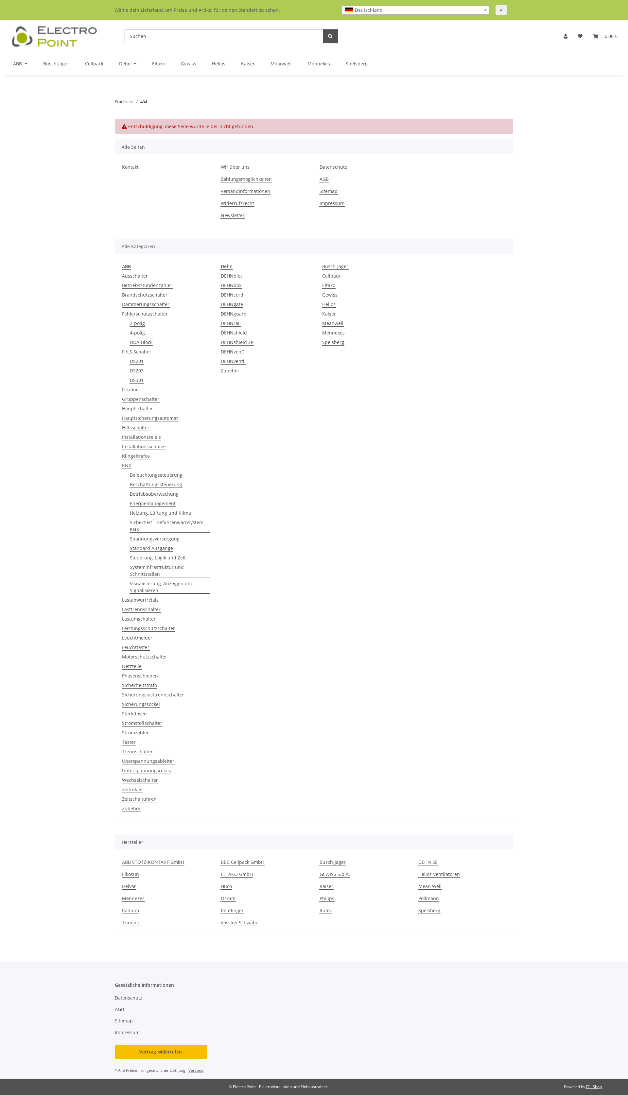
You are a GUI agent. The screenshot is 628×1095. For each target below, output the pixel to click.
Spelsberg (333, 342)
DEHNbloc (232, 276)
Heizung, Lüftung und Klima (160, 513)
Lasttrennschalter (141, 609)
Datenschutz (333, 167)
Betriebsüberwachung (154, 494)
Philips (327, 898)
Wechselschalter (140, 780)
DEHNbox (231, 285)
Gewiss (330, 295)
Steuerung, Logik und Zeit (158, 558)
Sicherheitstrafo (139, 685)
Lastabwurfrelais (140, 600)
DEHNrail (231, 323)
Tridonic (131, 922)
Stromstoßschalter (142, 723)
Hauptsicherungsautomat (150, 418)
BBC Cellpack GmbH (242, 862)
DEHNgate (232, 304)
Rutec (326, 910)
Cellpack (331, 276)
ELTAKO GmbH (237, 874)
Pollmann (428, 898)
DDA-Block (141, 342)
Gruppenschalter (140, 399)
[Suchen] (330, 36)
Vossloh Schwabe (239, 922)
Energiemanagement (153, 503)
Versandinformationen (245, 191)
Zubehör (131, 808)
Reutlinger (232, 910)
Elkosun (130, 874)
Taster (129, 742)
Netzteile (132, 666)
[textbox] (415, 10)
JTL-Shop (594, 1086)
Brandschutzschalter (144, 295)
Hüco (226, 886)
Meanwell (332, 323)
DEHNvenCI (233, 352)
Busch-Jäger (335, 266)
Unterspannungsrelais (146, 770)
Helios (329, 304)
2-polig (137, 323)
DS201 (137, 361)
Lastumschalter (139, 619)
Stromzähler (135, 732)
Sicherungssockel (141, 704)
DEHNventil (233, 361)
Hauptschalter (137, 408)
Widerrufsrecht (237, 203)
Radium (130, 910)
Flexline (130, 389)
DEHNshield (234, 333)
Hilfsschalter (135, 427)
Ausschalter (135, 276)
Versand (195, 1070)
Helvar (129, 886)
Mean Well (430, 886)
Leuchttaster (135, 647)
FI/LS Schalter (136, 352)
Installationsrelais (141, 437)
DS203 (137, 371)
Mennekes (333, 333)
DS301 (137, 380)
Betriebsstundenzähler (147, 285)
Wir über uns (235, 167)
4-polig (137, 333)
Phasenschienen (140, 676)
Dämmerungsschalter (145, 304)
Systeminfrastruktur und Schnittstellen (157, 570)
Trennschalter (137, 751)
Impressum (332, 203)
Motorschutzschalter (144, 657)
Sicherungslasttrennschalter (153, 695)
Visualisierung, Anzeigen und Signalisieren (162, 586)
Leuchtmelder (137, 638)
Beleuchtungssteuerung (156, 475)
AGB (324, 179)
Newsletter (233, 215)
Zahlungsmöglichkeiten (246, 179)
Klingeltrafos (136, 456)
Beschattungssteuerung (156, 484)
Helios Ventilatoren (439, 874)
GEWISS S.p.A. (335, 874)
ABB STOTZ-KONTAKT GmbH (153, 862)
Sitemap (329, 191)
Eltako (328, 285)
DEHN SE (428, 862)
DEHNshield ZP (237, 342)
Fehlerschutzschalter (145, 314)
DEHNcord (232, 295)
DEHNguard (234, 314)
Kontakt (130, 167)
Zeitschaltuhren (139, 799)
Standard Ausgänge (151, 548)
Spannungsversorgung (155, 539)
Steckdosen (134, 713)
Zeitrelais (132, 789)
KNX (126, 465)
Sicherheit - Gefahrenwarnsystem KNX (166, 525)
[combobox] (415, 10)
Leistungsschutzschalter (148, 628)
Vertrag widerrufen (160, 1052)
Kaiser (329, 314)
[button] (565, 36)
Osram (228, 898)
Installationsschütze (144, 446)
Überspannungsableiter (148, 761)
